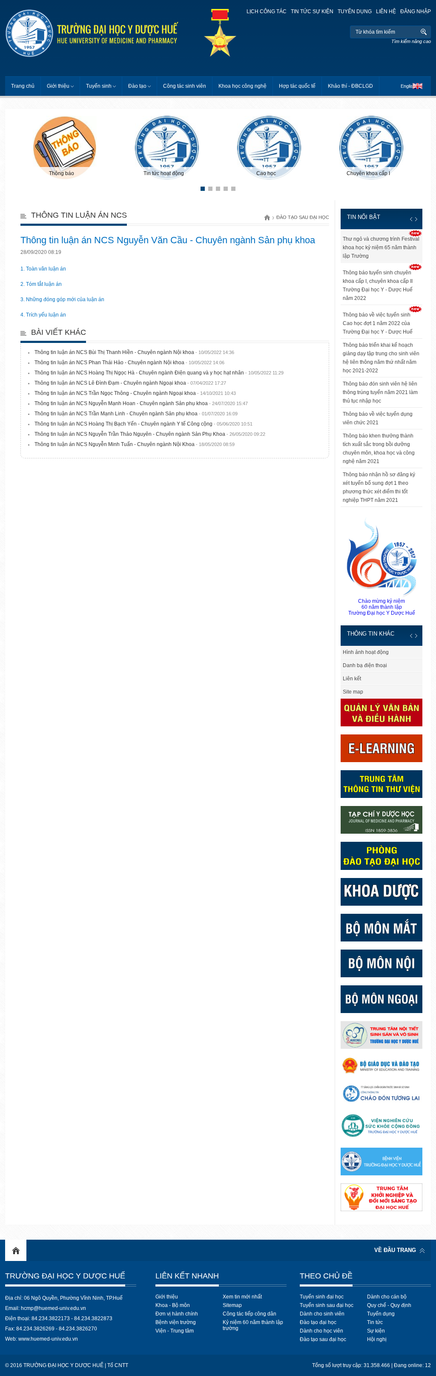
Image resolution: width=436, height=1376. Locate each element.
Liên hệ (386, 11)
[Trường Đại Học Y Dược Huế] (109, 33)
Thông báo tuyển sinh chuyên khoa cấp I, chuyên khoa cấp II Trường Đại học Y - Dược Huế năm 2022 (378, 285)
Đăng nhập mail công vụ (346, 692)
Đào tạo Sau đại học (302, 217)
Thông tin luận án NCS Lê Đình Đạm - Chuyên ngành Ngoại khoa (130, 383)
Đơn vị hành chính (176, 1314)
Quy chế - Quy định (389, 1305)
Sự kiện (376, 1331)
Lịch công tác (267, 11)
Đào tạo (137, 86)
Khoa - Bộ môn (172, 1305)
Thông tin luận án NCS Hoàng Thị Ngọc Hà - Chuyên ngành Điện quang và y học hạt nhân (159, 373)
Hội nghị (377, 1339)
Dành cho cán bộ (387, 1297)
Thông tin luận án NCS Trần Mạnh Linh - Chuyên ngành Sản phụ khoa (136, 414)
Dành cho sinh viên (322, 1314)
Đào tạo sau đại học (323, 1339)
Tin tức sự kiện (312, 11)
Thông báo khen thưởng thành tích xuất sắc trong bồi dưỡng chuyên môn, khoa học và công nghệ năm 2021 (379, 448)
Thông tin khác (370, 633)
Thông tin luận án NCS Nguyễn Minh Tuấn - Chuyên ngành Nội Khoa (134, 444)
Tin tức (375, 1322)
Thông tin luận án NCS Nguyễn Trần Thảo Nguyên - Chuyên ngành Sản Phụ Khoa (149, 434)
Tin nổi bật (363, 217)
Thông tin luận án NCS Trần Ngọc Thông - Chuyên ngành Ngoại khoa (135, 393)
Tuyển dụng (355, 11)
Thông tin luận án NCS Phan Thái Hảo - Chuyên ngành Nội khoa (129, 363)
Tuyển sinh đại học (322, 1297)
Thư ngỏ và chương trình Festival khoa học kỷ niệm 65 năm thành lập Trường (381, 247)
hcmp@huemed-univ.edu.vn (53, 1308)
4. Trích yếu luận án (43, 315)
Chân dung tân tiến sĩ (343, 652)
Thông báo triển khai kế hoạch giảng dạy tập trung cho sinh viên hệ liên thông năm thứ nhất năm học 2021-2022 (381, 358)
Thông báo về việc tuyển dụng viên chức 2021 (378, 418)
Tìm (423, 32)
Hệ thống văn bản (339, 665)
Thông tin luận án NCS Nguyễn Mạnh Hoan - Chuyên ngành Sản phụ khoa (141, 403)
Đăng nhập (415, 11)
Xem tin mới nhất (242, 1297)
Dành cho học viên (321, 1331)
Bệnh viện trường (175, 1322)
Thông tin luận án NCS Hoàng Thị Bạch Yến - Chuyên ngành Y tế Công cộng (143, 424)
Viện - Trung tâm (174, 1331)
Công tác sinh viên (184, 86)
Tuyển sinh (99, 86)
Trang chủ (22, 86)
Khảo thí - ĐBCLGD (350, 86)
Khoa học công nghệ (242, 86)
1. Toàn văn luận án (43, 269)
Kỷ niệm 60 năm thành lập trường (253, 1325)
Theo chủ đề (326, 1276)
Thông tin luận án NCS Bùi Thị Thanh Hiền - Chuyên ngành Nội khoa (134, 352)
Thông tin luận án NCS (79, 215)
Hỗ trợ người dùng (339, 679)
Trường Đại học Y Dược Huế (65, 1276)
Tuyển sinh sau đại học (326, 1305)
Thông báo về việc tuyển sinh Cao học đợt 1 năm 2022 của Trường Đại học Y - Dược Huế (378, 323)
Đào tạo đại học (318, 1322)
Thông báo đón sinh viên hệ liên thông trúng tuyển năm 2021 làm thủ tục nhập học (380, 392)
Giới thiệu (58, 86)
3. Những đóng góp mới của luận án (62, 299)
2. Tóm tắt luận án (41, 284)
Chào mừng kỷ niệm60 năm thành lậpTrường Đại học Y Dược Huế (381, 607)
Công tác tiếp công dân (249, 1314)
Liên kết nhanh (187, 1276)
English (408, 86)
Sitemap (232, 1305)
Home (15, 1250)
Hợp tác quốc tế (297, 86)
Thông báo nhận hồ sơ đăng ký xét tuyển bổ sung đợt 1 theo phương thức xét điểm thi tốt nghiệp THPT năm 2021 (379, 487)
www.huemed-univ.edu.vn (48, 1339)
